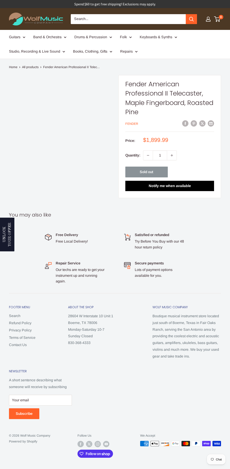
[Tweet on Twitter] (202, 123)
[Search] (191, 19)
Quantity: (132, 155)
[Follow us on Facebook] (80, 444)
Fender (131, 123)
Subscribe (24, 413)
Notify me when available (170, 186)
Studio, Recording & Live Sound (34, 51)
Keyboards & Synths (156, 37)
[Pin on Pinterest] (194, 123)
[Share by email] (211, 123)
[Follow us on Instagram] (98, 444)
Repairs (126, 51)
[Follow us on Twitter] (89, 444)
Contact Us (18, 345)
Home (13, 67)
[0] (217, 19)
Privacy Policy (20, 330)
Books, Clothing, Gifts (90, 51)
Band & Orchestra (47, 37)
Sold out (146, 172)
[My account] (208, 19)
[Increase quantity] (172, 155)
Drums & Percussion (90, 37)
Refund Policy (20, 323)
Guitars (14, 37)
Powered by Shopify (23, 441)
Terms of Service (22, 337)
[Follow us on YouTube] (106, 444)
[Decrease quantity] (148, 155)
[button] (7, 234)
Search (14, 316)
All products (30, 67)
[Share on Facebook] (185, 123)
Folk (123, 37)
